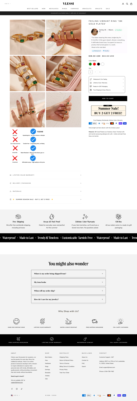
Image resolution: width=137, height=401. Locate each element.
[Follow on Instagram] (17, 389)
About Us (84, 357)
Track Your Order (64, 373)
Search (84, 366)
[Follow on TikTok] (22, 389)
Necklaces (53, 8)
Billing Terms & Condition (67, 366)
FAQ (83, 363)
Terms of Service (64, 363)
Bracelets (87, 8)
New (43, 8)
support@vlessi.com (17, 382)
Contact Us (85, 360)
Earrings (75, 8)
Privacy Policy (63, 369)
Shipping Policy (64, 357)
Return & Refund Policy (66, 360)
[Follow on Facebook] (12, 389)
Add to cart (108, 98)
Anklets (98, 8)
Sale (108, 8)
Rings (64, 8)
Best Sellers (32, 8)
